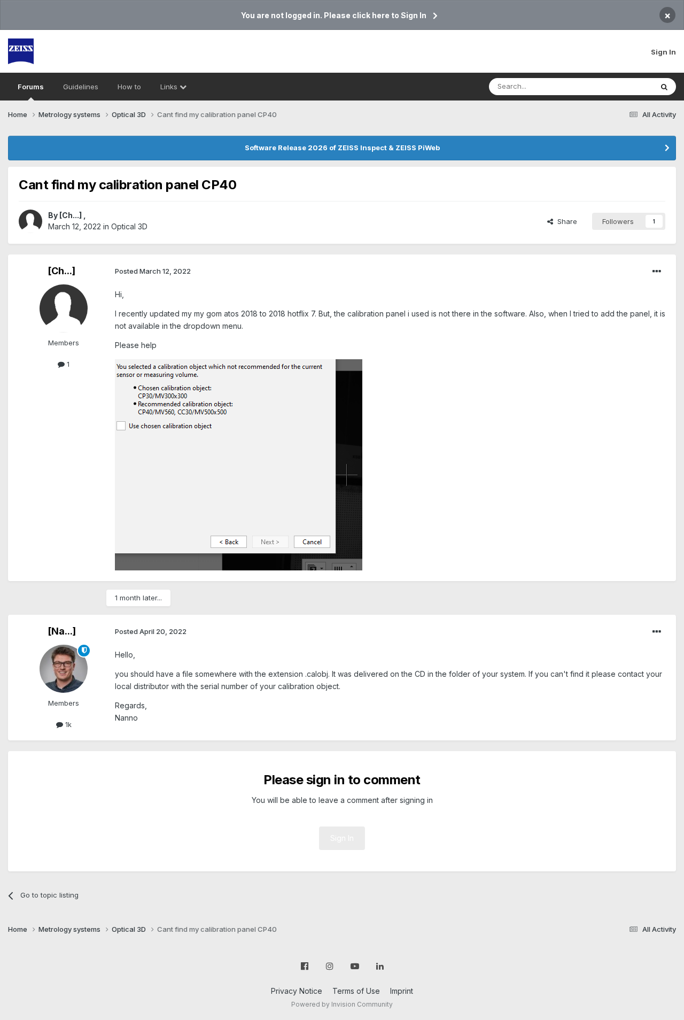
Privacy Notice (296, 990)
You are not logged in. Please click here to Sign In (333, 15)
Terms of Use (356, 990)
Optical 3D (129, 226)
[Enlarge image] (238, 463)
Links (170, 86)
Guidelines (80, 86)
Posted (153, 271)
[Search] (664, 86)
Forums (31, 86)
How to (129, 86)
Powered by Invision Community (342, 1004)
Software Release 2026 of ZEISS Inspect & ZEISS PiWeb (342, 147)
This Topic (621, 86)
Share (565, 221)
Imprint (401, 990)
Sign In (663, 52)
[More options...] (656, 271)
